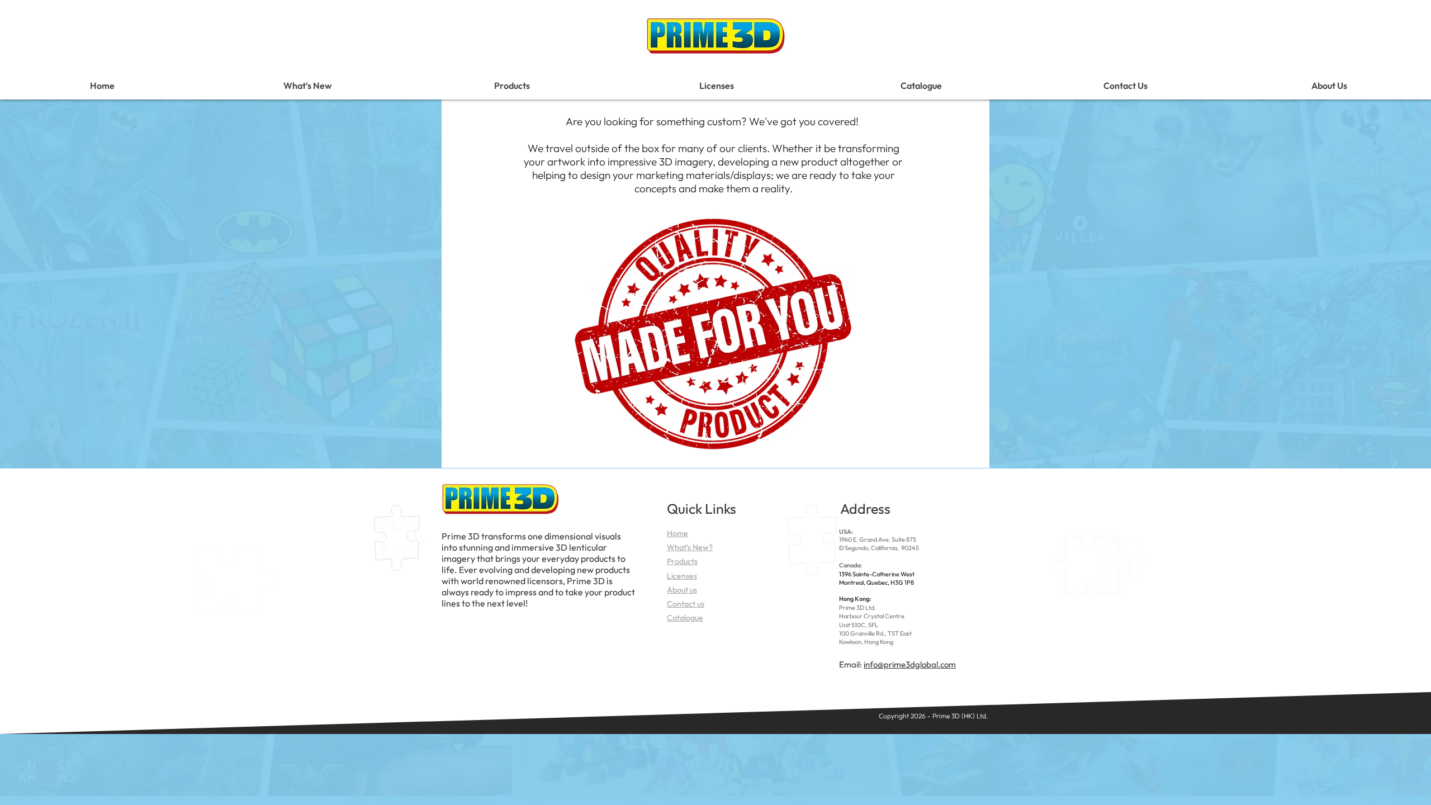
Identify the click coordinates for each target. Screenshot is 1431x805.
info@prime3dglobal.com (910, 664)
